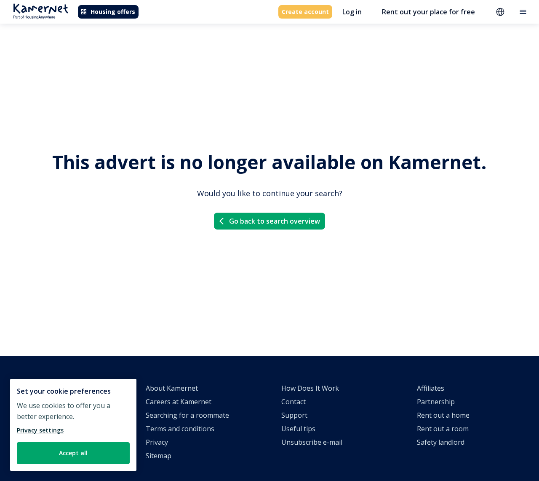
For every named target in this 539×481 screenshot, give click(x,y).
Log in (352, 11)
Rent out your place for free (428, 11)
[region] (73, 425)
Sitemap (158, 455)
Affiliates (430, 388)
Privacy (157, 442)
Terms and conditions (180, 428)
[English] (500, 12)
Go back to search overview (274, 221)
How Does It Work (310, 388)
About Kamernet (172, 388)
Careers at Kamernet (178, 401)
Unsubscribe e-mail (311, 442)
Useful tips (298, 428)
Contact (293, 401)
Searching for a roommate (187, 415)
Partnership (436, 401)
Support (294, 415)
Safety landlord (440, 442)
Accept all (73, 453)
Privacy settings (40, 430)
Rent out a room (443, 428)
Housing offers (113, 12)
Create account (305, 12)
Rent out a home (443, 415)
